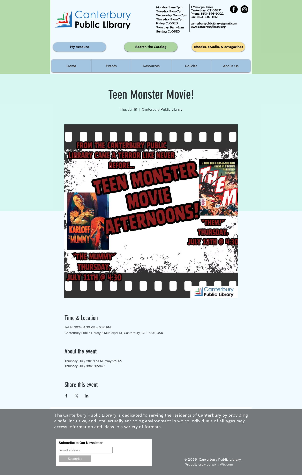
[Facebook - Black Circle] (234, 9)
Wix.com (226, 464)
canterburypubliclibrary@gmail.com (214, 23)
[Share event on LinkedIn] (87, 395)
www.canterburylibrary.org (208, 26)
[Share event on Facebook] (66, 395)
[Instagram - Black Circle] (244, 9)
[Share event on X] (76, 395)
